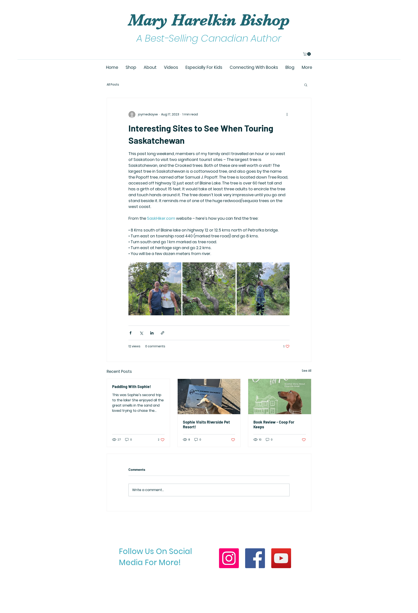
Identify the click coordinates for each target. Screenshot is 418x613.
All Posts (113, 85)
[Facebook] (255, 558)
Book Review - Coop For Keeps (273, 424)
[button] (307, 54)
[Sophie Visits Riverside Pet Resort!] (209, 396)
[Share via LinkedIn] (152, 333)
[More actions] (287, 114)
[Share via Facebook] (130, 333)
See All (306, 370)
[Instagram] (229, 558)
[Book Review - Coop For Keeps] (279, 396)
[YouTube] (281, 558)
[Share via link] (162, 333)
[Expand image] (154, 288)
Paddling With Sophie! (131, 386)
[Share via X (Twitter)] (141, 333)
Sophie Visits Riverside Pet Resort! (206, 424)
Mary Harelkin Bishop (209, 20)
